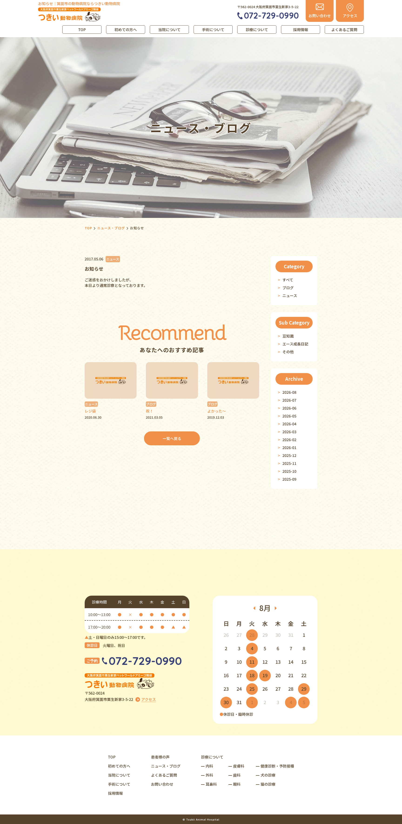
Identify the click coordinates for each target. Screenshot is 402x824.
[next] (276, 608)
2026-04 (289, 424)
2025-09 (289, 479)
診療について (257, 29)
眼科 (237, 784)
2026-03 (289, 431)
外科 (209, 775)
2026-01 (289, 447)
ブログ (288, 287)
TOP (82, 29)
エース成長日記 (295, 344)
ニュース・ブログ (111, 228)
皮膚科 (238, 766)
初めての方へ (125, 29)
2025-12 (289, 455)
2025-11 (289, 463)
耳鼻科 (211, 784)
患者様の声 (160, 757)
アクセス (148, 699)
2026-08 (289, 392)
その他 (288, 352)
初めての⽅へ (119, 766)
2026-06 (289, 408)
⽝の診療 (268, 775)
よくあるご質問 (344, 29)
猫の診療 (268, 784)
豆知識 (288, 336)
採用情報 (300, 29)
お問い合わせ (162, 784)
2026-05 (289, 416)
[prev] (254, 608)
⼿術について (119, 784)
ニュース (289, 295)
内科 (209, 766)
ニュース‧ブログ (166, 766)
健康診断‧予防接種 (277, 766)
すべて (287, 279)
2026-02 (289, 439)
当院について (169, 29)
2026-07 (289, 400)
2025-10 (289, 471)
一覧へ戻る (172, 438)
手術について (213, 29)
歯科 (237, 775)
